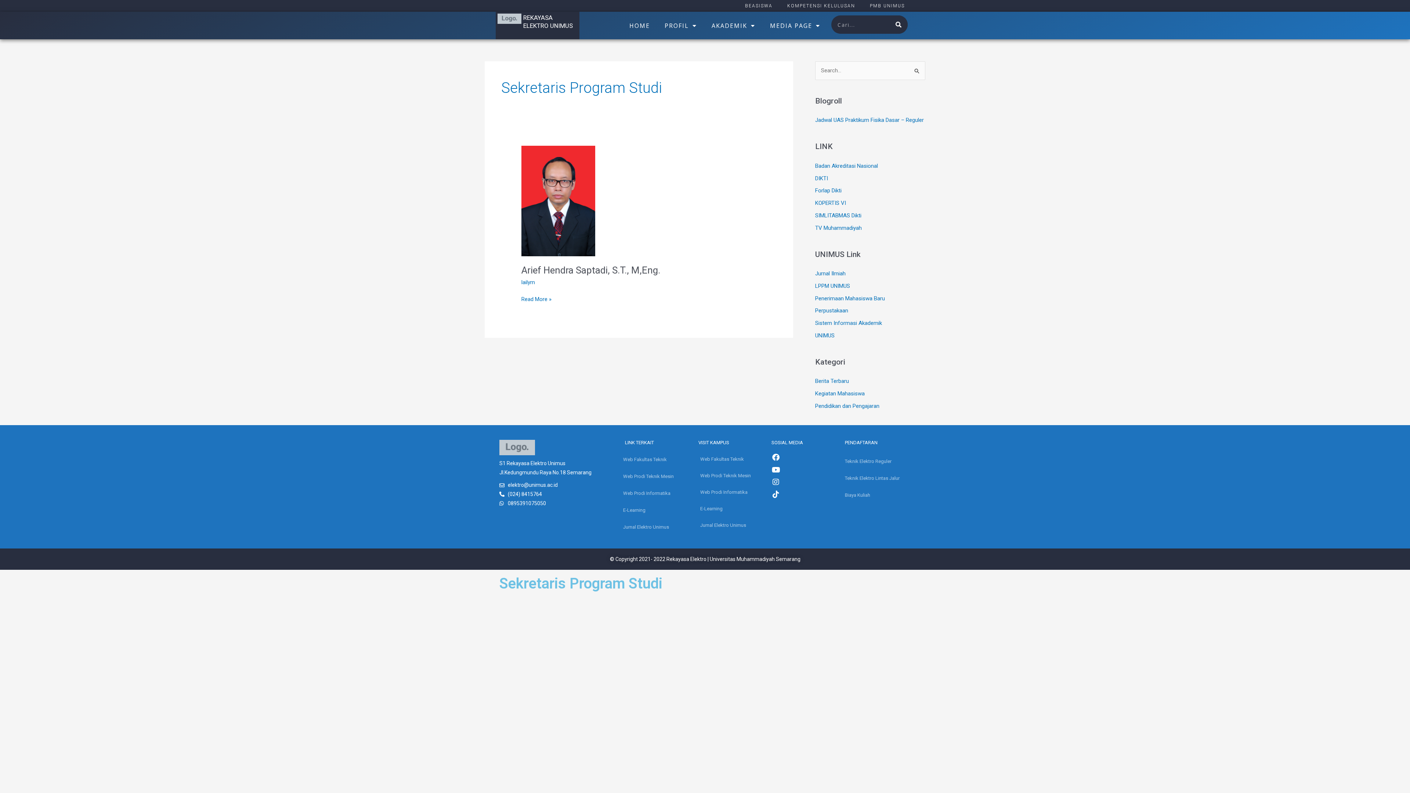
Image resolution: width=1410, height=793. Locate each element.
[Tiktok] (775, 494)
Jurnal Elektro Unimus (646, 527)
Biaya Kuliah (857, 495)
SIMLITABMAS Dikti (838, 215)
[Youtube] (775, 470)
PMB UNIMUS (887, 5)
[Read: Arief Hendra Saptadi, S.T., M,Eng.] (558, 200)
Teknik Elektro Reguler (868, 461)
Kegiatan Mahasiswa (840, 393)
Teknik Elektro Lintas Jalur (872, 478)
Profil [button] (677, 26)
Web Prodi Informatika (646, 493)
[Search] (898, 24)
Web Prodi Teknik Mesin (648, 476)
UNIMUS (825, 335)
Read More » (536, 299)
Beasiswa (759, 5)
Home (639, 26)
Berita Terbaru (832, 381)
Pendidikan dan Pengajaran (847, 406)
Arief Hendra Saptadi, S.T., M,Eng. (590, 270)
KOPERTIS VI (830, 203)
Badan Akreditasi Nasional (846, 166)
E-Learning (634, 510)
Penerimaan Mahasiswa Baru (850, 298)
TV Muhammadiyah (838, 228)
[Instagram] (775, 482)
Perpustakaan (831, 310)
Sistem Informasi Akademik (848, 323)
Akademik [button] (729, 26)
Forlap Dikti (828, 190)
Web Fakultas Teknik (645, 459)
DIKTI (821, 178)
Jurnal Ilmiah (830, 273)
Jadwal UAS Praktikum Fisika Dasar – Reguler (869, 120)
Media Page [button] (791, 26)
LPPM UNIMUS (832, 286)
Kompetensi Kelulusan (821, 5)
